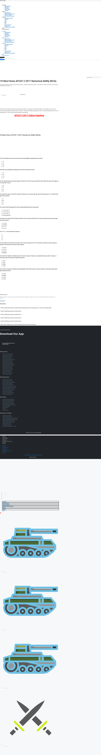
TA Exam (6, 10)
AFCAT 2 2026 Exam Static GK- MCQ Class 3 (11, 321)
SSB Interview (8, 6)
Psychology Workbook (9, 16)
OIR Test (6, 19)
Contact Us (4, 443)
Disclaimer (4, 442)
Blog (3, 28)
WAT (6, 22)
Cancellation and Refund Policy (7, 441)
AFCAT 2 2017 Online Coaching (29, 115)
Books (3, 11)
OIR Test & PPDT (8, 14)
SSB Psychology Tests (9, 13)
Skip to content (3, 0)
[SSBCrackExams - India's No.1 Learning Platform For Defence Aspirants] (3, 2)
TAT (5, 20)
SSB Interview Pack (9, 18)
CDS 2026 (7, 8)
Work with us (4, 437)
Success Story (5, 493)
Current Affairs (8, 24)
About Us (3, 445)
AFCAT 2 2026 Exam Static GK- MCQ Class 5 (11, 314)
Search (2, 57)
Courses (4, 4)
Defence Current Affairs (10, 27)
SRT (5, 21)
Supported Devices (5, 438)
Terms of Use (4, 439)
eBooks (3, 17)
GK (5, 23)
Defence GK (7, 26)
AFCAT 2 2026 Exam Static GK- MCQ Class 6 (11, 311)
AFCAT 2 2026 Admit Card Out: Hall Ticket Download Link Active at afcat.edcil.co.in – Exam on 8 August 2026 (26, 307)
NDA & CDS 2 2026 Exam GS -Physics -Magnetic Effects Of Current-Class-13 (18, 324)
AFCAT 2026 (7, 9)
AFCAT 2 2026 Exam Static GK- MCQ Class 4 (11, 317)
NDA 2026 (7, 7)
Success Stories (5, 29)
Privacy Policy (4, 440)
